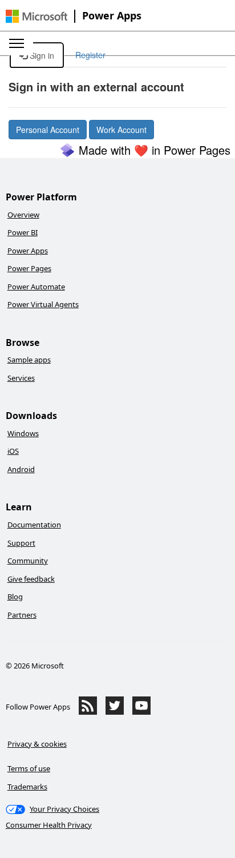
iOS (13, 451)
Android (21, 469)
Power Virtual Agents (43, 304)
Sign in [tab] (40, 55)
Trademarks (27, 787)
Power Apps (111, 15)
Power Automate (36, 286)
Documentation (34, 524)
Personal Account (47, 129)
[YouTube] (141, 712)
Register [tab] (90, 55)
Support (21, 543)
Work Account (121, 129)
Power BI (22, 232)
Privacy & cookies (37, 744)
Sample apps (29, 360)
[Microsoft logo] (36, 16)
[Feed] (88, 712)
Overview (23, 215)
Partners (22, 615)
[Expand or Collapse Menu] (16, 43)
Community (27, 560)
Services (21, 378)
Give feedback (31, 579)
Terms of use (28, 768)
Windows (23, 433)
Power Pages (29, 268)
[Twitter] (115, 712)
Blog (15, 596)
